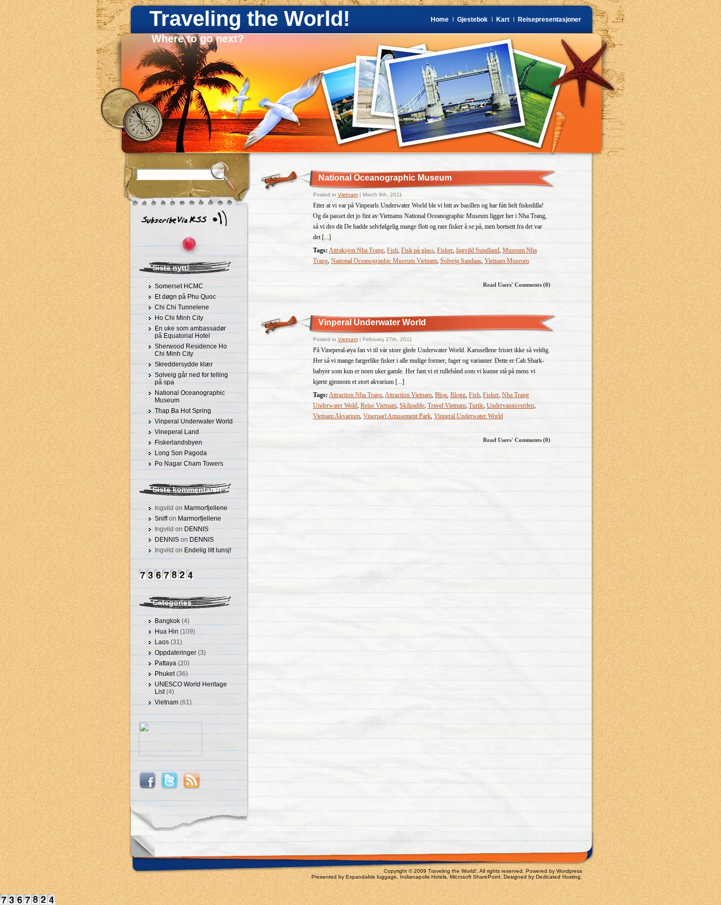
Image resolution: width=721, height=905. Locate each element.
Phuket (165, 673)
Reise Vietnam (378, 405)
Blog (441, 395)
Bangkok (167, 621)
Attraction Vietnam (408, 395)
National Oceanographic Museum (385, 177)
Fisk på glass (417, 250)
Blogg (458, 395)
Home (440, 19)
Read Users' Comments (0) (517, 284)
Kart (502, 19)
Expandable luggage (371, 877)
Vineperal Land (177, 432)
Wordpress (569, 871)
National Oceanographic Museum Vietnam (384, 261)
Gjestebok (472, 19)
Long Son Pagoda (181, 453)
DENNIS (196, 529)
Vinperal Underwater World (194, 421)
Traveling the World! (249, 18)
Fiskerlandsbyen (178, 442)
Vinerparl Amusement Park (397, 416)
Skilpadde (412, 405)
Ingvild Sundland (477, 250)
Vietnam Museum (507, 261)
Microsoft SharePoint (475, 877)
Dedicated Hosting (558, 877)
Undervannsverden (510, 405)
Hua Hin (166, 631)
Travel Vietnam (447, 405)
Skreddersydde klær (184, 364)
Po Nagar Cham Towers (189, 463)
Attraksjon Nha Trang (356, 250)
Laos (162, 642)
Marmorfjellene (205, 508)
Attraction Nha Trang (355, 395)
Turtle (476, 405)
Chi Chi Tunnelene (182, 307)
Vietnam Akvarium (336, 416)
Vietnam (166, 702)
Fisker (445, 250)
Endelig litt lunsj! (207, 550)
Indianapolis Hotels (423, 877)
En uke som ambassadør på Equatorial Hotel (190, 332)
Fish (392, 250)
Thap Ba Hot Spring (183, 410)
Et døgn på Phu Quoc (185, 296)
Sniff (161, 518)
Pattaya (165, 663)
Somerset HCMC (179, 286)
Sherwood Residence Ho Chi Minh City (191, 350)
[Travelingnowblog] (170, 754)
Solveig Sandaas (460, 261)
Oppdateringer (175, 652)
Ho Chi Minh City (179, 318)
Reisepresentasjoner (549, 19)
